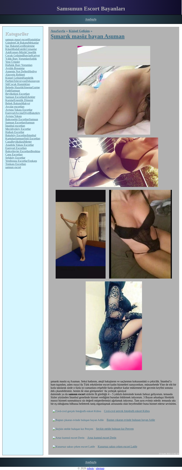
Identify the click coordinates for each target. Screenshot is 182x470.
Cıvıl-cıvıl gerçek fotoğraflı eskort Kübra (127, 411)
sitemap (100, 468)
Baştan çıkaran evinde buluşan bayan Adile (131, 419)
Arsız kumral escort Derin (101, 437)
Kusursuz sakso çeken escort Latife (117, 446)
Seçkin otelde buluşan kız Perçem (115, 428)
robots (90, 468)
